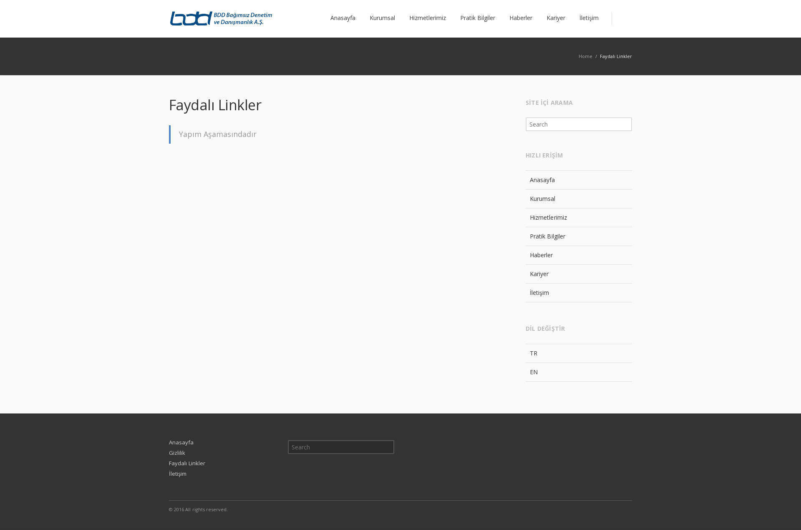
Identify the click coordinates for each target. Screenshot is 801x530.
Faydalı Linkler (187, 463)
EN (534, 372)
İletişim (539, 293)
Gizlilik (177, 452)
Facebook (588, 509)
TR (533, 353)
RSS (623, 509)
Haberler (541, 255)
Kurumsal (543, 199)
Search (626, 124)
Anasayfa (542, 180)
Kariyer (539, 274)
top (784, 513)
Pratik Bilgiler (547, 236)
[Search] (622, 18)
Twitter (606, 509)
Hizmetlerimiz (548, 217)
